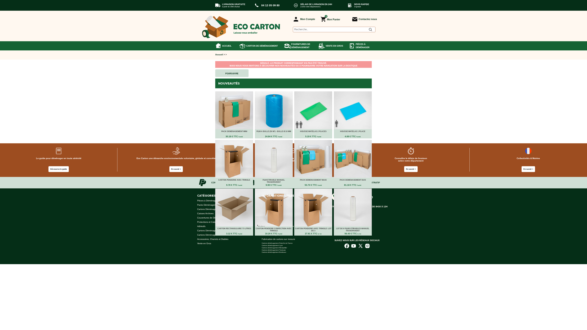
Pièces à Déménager (362, 46)
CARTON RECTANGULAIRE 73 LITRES (234, 228)
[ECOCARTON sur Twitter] (360, 246)
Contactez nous (368, 19)
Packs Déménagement (208, 205)
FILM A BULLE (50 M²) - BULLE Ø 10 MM (274, 131)
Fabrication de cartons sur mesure (278, 239)
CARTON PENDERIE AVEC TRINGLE (234, 180)
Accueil (227, 46)
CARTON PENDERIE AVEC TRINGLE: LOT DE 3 (313, 229)
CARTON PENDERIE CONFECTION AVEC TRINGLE (274, 229)
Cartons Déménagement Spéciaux (214, 230)
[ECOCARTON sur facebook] (346, 246)
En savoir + (176, 169)
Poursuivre (231, 73)
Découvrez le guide (58, 169)
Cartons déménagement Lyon (272, 245)
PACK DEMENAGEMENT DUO (353, 180)
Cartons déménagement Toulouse (274, 250)
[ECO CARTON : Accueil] (241, 26)
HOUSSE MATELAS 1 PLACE (352, 131)
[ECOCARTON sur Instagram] (367, 246)
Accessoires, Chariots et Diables (212, 239)
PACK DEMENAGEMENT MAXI (313, 180)
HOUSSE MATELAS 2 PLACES (313, 131)
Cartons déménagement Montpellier (274, 248)
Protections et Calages (208, 222)
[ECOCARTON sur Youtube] (353, 246)
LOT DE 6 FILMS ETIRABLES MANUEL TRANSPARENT (352, 229)
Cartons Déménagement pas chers (214, 209)
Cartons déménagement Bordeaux (274, 252)
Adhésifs (201, 226)
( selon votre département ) (310, 6)
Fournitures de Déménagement (300, 46)
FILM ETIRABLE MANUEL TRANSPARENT (274, 181)
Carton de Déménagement (262, 46)
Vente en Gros (334, 46)
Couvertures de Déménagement (212, 217)
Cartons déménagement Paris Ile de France (277, 243)
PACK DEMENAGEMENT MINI (234, 131)
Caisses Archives (205, 213)
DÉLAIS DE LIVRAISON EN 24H (316, 4)
